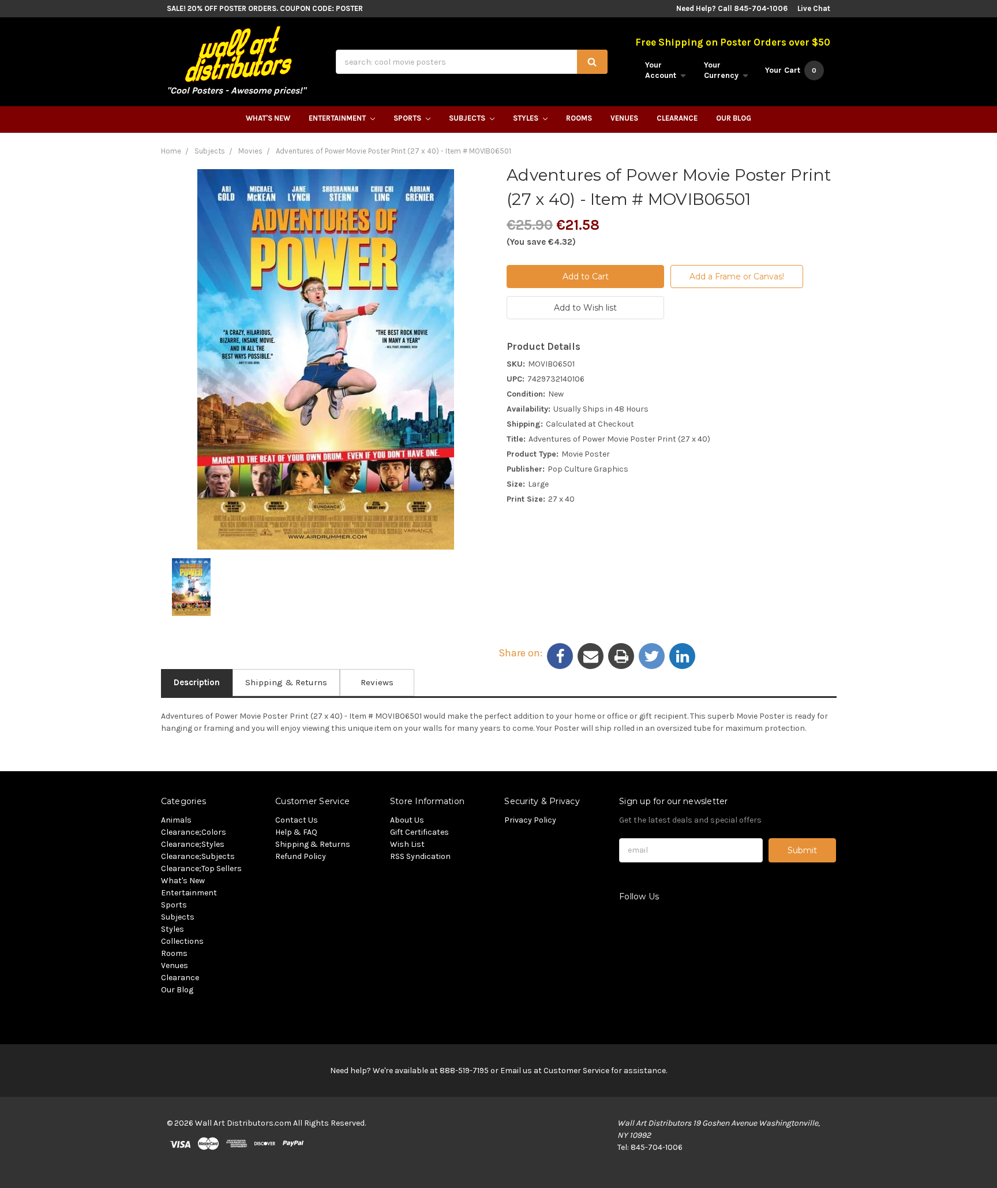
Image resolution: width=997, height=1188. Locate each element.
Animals (176, 820)
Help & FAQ (296, 832)
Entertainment (338, 118)
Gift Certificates (419, 832)
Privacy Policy (530, 820)
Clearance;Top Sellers (201, 868)
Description (197, 682)
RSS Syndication (420, 856)
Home (171, 151)
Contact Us (296, 820)
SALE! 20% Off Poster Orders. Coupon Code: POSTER (265, 8)
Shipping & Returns (286, 682)
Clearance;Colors (193, 832)
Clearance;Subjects (198, 856)
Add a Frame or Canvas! (736, 276)
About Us (407, 820)
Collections (182, 941)
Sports (408, 118)
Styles (526, 118)
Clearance (677, 118)
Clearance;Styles (192, 844)
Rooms (579, 118)
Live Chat (813, 8)
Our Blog (733, 118)
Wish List (407, 844)
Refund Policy (300, 856)
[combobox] (472, 62)
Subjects (468, 118)
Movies (250, 151)
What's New (268, 118)
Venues (624, 118)
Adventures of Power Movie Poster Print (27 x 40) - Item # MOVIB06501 (393, 151)
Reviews (377, 682)
